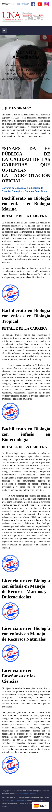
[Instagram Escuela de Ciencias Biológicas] (46, 3)
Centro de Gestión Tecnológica (14, 800)
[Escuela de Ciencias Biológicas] (23, 17)
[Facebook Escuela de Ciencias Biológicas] (33, 3)
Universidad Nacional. (27, 793)
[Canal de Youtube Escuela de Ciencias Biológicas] (40, 3)
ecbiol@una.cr (23, 3)
